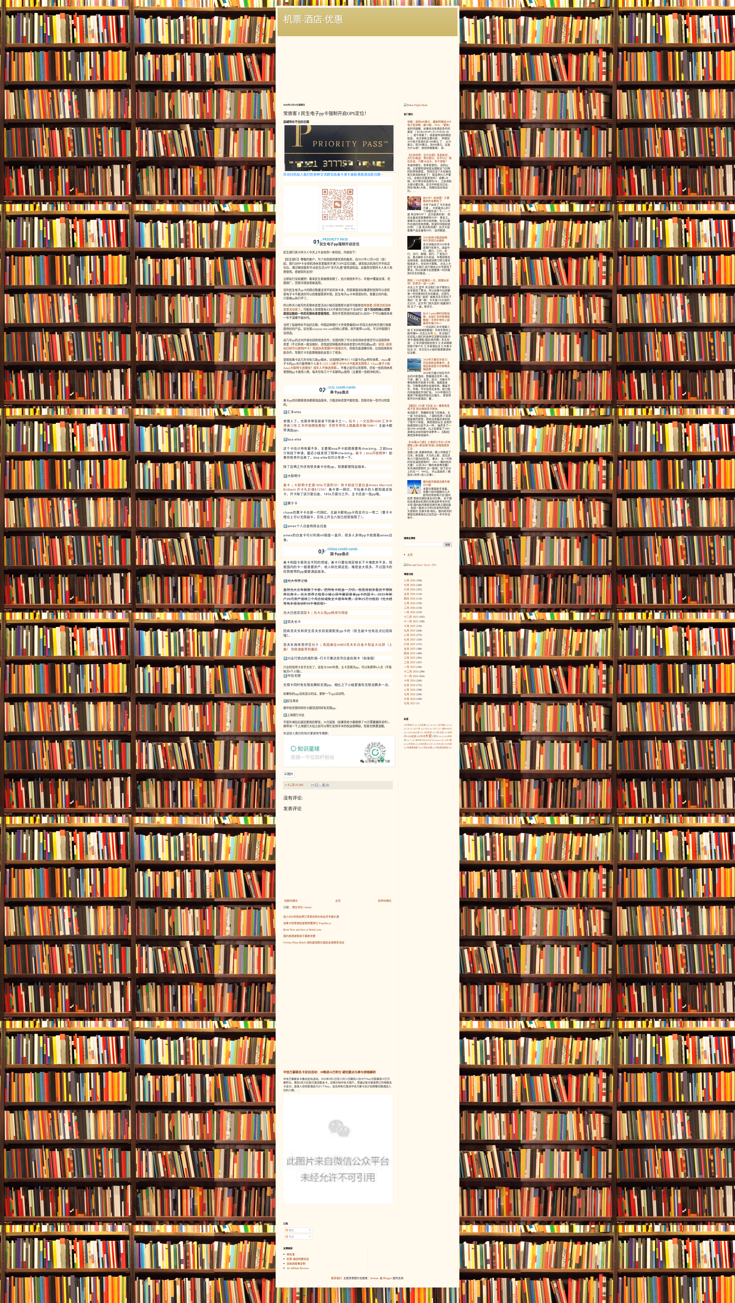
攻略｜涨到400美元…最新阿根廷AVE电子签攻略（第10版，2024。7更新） (429, 123)
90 (431, 743)
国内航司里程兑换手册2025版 (436, 483)
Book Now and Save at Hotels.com (302, 929)
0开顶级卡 (409, 725)
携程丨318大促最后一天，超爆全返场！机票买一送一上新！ (428, 281)
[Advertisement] (367, 65)
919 (438, 744)
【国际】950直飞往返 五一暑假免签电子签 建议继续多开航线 (428, 407)
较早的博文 (384, 900)
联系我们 (336, 1278)
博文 (291, 1230)
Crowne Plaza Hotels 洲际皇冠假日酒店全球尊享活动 (313, 942)
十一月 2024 (411, 676)
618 (450, 732)
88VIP (419, 740)
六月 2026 (409, 589)
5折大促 (439, 732)
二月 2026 (409, 607)
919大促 (448, 743)
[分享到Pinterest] (327, 785)
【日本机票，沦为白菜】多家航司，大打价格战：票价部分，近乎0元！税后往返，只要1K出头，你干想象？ (429, 158)
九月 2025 (409, 630)
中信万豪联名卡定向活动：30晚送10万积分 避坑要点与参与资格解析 (329, 1072)
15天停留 (440, 725)
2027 (435, 728)
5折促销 (428, 732)
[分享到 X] (320, 785)
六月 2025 (409, 644)
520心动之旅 (413, 732)
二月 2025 (409, 662)
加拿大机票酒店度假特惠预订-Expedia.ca (307, 923)
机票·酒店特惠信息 (298, 1259)
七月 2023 (409, 703)
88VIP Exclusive (433, 740)
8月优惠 (422, 743)
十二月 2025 (411, 616)
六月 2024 (409, 699)
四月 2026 (409, 598)
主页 (338, 900)
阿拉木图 (428, 747)
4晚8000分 (447, 728)
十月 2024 (409, 680)
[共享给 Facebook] (324, 785)
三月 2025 (409, 657)
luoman (374, 1278)
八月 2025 (409, 635)
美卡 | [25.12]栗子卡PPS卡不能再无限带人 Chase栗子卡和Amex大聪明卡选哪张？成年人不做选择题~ (336, 366)
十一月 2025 (411, 621)
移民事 (291, 1254)
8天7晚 (448, 740)
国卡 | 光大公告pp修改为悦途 (325, 612)
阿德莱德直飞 (413, 747)
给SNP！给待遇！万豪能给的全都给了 (436, 199)
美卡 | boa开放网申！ (372, 453)
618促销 (412, 736)
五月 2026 (409, 594)
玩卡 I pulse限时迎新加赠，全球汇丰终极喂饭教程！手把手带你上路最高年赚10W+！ (436, 318)
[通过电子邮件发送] (313, 785)
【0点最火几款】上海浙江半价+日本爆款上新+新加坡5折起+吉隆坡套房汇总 (428, 445)
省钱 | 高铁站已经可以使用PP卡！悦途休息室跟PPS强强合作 (337, 346)
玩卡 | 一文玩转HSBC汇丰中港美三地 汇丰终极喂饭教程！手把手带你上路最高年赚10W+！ (337, 423)
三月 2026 (409, 603)
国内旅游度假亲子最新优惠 (299, 936)
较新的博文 (291, 900)
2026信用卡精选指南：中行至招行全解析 (436, 239)
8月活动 (411, 743)
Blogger (387, 1278)
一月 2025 (409, 667)
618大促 (426, 736)
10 (431, 725)
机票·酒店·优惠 (313, 19)
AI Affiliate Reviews (298, 1268)
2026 (426, 728)
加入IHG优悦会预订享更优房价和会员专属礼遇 (311, 916)
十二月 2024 (411, 671)
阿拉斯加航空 (442, 747)
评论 (291, 1237)
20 (408, 728)
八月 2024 (409, 689)
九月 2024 (409, 685)
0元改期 (422, 725)
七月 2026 (409, 585)
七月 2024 (409, 694)
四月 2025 (409, 653)
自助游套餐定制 (296, 1263)
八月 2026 (409, 580)
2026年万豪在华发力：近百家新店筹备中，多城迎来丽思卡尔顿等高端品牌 (436, 364)
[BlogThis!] (316, 785)
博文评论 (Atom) (302, 907)
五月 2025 (409, 648)
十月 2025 (409, 626)
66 (440, 736)
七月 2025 (409, 639)
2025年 (416, 728)
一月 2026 (409, 612)
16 (450, 725)
